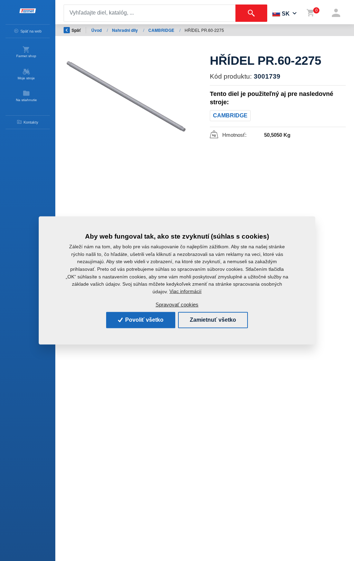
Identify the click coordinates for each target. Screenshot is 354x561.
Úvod (97, 30)
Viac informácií (185, 291)
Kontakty (31, 122)
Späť (76, 30)
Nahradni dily (125, 30)
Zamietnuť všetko (213, 320)
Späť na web (30, 31)
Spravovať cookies (177, 305)
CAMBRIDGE (161, 30)
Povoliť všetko (144, 320)
